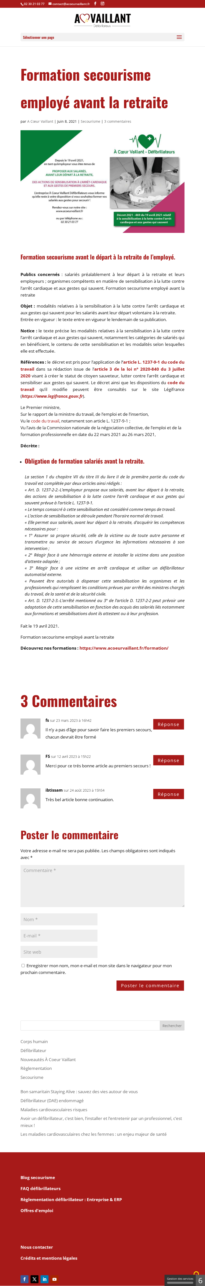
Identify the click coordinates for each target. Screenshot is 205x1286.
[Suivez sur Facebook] (24, 1279)
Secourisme (90, 121)
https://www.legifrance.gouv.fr (52, 396)
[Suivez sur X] (34, 1279)
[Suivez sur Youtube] (54, 1279)
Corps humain (34, 1041)
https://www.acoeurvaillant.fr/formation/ (124, 648)
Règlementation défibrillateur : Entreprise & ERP (71, 1199)
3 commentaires (117, 121)
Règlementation (36, 1068)
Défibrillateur (33, 1050)
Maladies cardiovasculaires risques (53, 1109)
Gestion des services (180, 1278)
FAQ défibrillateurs (40, 1188)
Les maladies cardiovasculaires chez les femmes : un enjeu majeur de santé (93, 1134)
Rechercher (172, 1025)
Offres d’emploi (36, 1210)
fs (47, 720)
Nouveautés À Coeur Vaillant (48, 1059)
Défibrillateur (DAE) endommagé (52, 1100)
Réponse (169, 724)
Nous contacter (36, 1247)
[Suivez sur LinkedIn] (44, 1279)
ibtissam (54, 790)
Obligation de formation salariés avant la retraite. (84, 460)
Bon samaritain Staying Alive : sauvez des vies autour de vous (79, 1091)
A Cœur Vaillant (40, 121)
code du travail (45, 421)
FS (48, 756)
